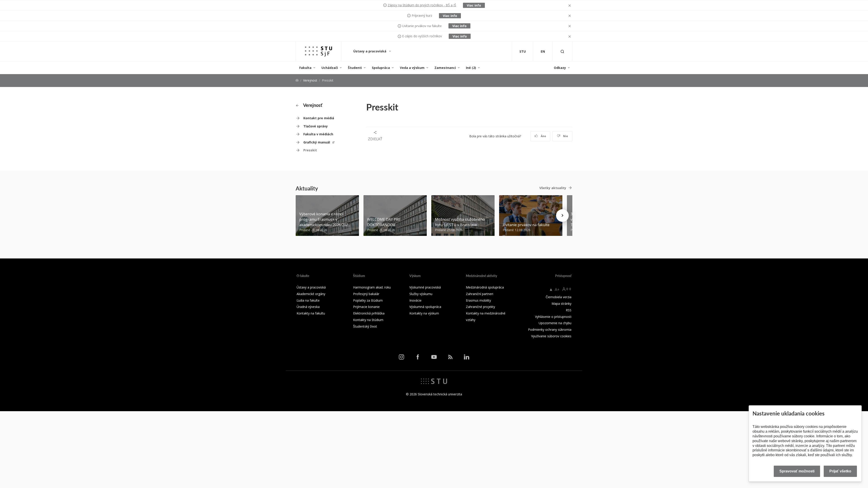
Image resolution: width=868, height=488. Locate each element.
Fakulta (305, 68)
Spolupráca (381, 68)
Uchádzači (329, 68)
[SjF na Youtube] (434, 357)
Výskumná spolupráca (425, 307)
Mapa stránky (561, 303)
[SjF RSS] (450, 357)
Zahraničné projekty (480, 307)
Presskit (310, 150)
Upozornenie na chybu (555, 323)
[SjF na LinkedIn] (466, 357)
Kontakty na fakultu (311, 313)
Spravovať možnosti (796, 471)
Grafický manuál (317, 142)
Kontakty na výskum (424, 313)
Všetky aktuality (552, 188)
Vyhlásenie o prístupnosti (553, 316)
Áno (543, 136)
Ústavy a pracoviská (370, 51)
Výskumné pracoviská (425, 287)
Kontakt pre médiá (318, 118)
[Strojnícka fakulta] (318, 51)
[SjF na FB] (417, 357)
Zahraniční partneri (479, 294)
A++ (566, 289)
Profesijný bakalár (366, 294)
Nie (565, 136)
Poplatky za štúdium (368, 300)
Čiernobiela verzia (558, 297)
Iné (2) (471, 68)
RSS (568, 310)
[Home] (297, 80)
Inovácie (415, 300)
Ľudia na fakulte (308, 300)
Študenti (355, 68)
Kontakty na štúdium (368, 320)
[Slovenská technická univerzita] (434, 380)
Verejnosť (310, 80)
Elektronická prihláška (368, 313)
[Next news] (562, 215)
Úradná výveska (308, 307)
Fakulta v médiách (318, 134)
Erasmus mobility (478, 300)
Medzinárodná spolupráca (485, 287)
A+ (557, 289)
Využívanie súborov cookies (551, 336)
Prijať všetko (840, 471)
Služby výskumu (420, 294)
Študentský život (365, 326)
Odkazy (560, 68)
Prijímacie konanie (366, 307)
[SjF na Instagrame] (401, 357)
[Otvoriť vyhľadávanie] (562, 51)
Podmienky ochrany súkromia (549, 329)
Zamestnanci (445, 68)
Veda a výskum (412, 68)
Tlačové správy (315, 126)
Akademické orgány (311, 294)
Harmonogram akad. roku (372, 287)
